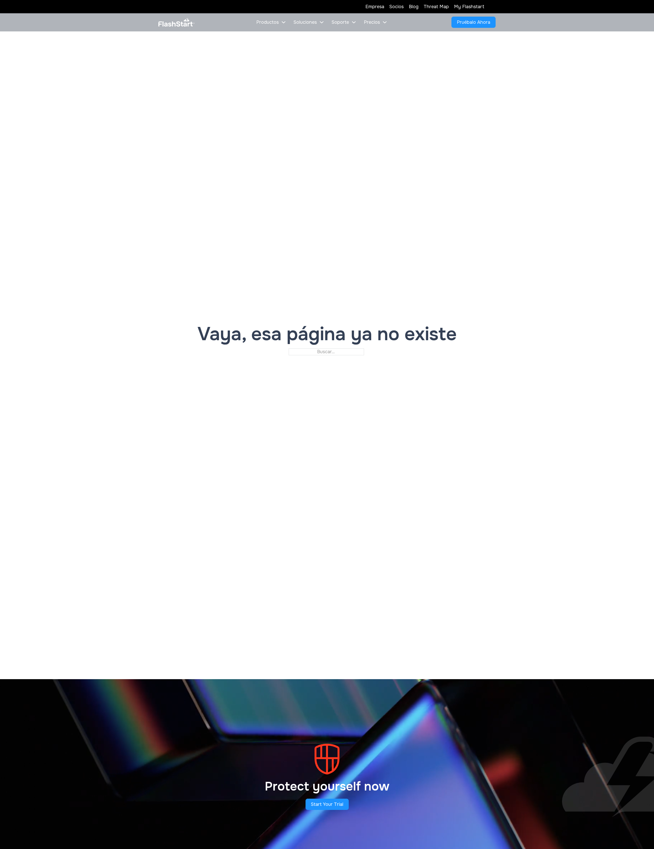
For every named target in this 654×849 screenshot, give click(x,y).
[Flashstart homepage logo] (176, 22)
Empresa (374, 6)
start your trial (327, 804)
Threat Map (436, 6)
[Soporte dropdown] (354, 22)
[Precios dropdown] (384, 22)
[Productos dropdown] (283, 22)
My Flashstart (469, 6)
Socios (396, 6)
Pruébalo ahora (473, 22)
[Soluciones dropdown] (321, 22)
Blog (413, 6)
